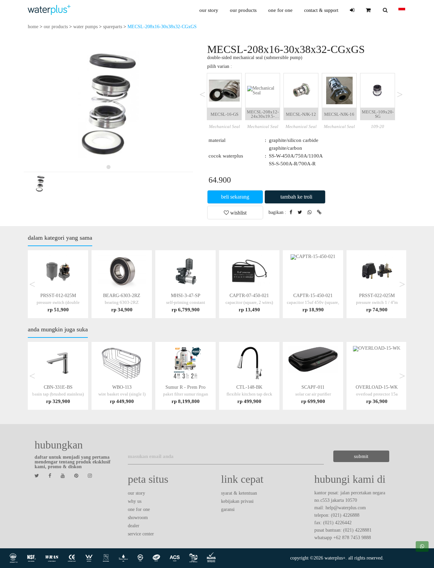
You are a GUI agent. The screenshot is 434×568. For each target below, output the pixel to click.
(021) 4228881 (357, 530)
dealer (133, 525)
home (33, 26)
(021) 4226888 (345, 515)
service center (141, 533)
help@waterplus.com (346, 507)
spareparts (112, 26)
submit (361, 456)
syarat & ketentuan (239, 493)
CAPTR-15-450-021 (313, 302)
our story (208, 10)
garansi (228, 509)
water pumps (85, 26)
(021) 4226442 (337, 522)
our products (243, 10)
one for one (280, 10)
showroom (138, 517)
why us (134, 501)
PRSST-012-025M (58, 302)
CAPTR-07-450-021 (249, 302)
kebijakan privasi (237, 501)
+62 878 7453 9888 (352, 537)
